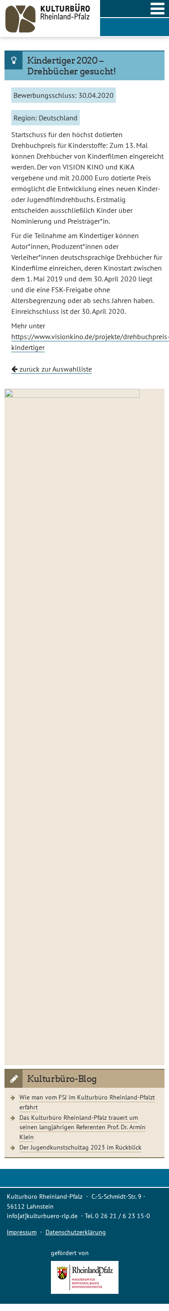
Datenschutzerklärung (76, 1232)
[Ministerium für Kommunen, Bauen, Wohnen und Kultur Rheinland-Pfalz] (85, 1291)
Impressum (22, 1232)
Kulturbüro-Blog (62, 1078)
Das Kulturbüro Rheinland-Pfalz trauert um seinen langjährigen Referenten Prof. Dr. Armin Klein (82, 1127)
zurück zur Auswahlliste (55, 368)
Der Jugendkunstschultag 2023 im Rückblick (80, 1147)
